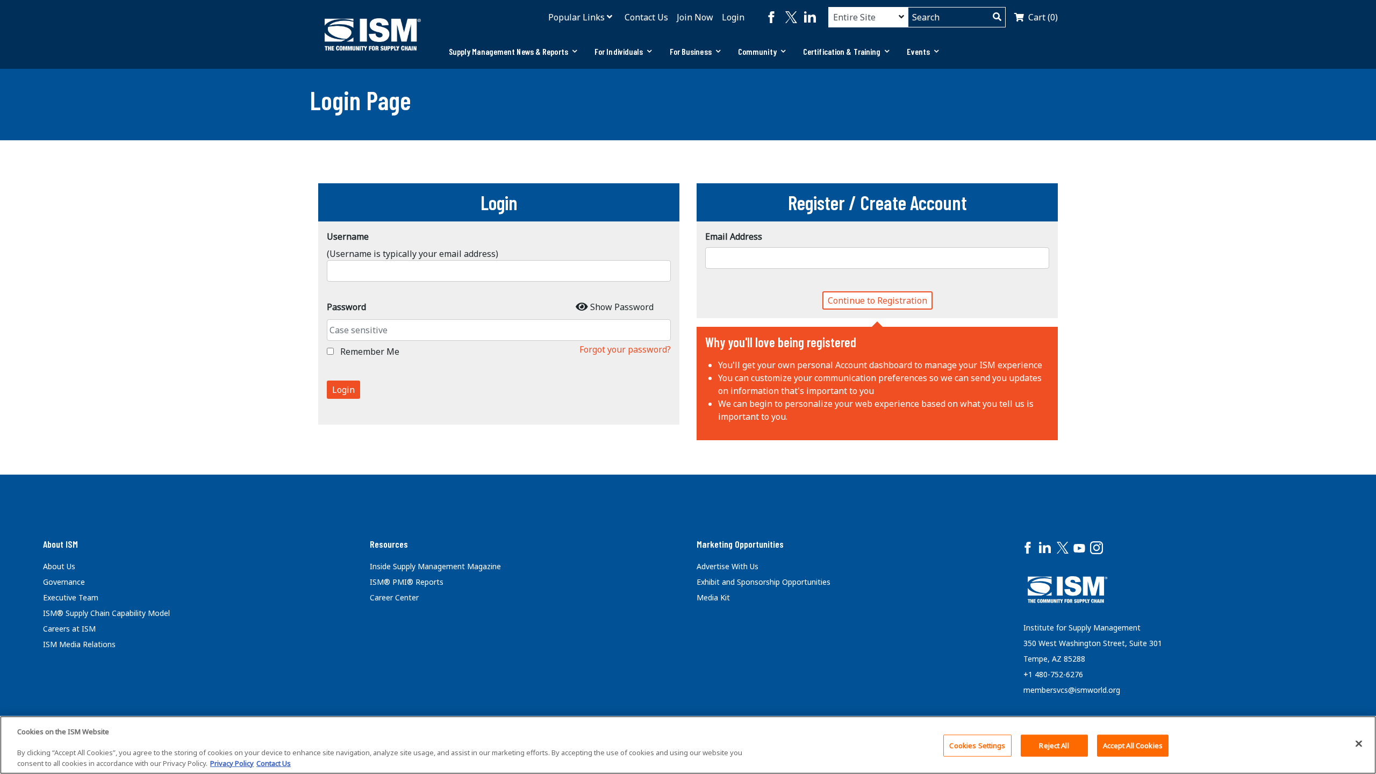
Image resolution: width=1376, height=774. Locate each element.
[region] (688, 745)
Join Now (695, 17)
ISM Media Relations (79, 644)
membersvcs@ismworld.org (1071, 690)
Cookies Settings (977, 745)
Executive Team (70, 597)
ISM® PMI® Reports (406, 582)
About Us (59, 566)
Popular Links (576, 17)
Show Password (622, 307)
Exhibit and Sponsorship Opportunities (763, 582)
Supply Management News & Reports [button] (508, 51)
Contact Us (646, 17)
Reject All (1054, 745)
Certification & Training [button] (841, 51)
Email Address (733, 236)
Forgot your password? (625, 349)
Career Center (394, 597)
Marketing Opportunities (740, 544)
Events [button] (918, 51)
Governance (64, 582)
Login (733, 17)
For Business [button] (691, 51)
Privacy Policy (232, 763)
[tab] (513, 51)
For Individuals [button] (618, 51)
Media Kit (713, 597)
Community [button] (757, 51)
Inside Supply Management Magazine (435, 566)
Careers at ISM (69, 629)
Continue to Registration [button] (877, 300)
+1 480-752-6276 (1053, 674)
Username (348, 236)
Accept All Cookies (1133, 745)
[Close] (1359, 743)
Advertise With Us (727, 566)
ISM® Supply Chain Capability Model (106, 613)
